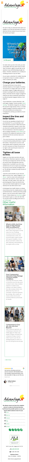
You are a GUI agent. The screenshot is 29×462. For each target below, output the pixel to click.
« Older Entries (8, 359)
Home (7, 412)
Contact (7, 423)
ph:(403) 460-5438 (15, 449)
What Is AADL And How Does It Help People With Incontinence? (14, 225)
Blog (7, 421)
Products (8, 418)
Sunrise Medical (19, 131)
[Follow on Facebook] (10, 430)
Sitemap (8, 426)
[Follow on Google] (18, 430)
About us (8, 415)
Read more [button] (7, 377)
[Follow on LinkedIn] (15, 430)
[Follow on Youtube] (21, 430)
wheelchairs (19, 195)
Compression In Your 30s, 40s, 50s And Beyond (13, 326)
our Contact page (7, 200)
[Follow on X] (13, 430)
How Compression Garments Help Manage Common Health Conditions (14, 277)
